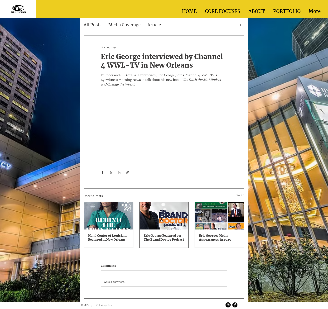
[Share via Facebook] (102, 172)
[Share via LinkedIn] (119, 172)
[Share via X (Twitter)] (110, 172)
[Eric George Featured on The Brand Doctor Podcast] (164, 215)
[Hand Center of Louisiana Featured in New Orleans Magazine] (108, 215)
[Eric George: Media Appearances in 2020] (219, 215)
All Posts (92, 24)
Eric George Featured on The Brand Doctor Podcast (164, 237)
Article (154, 24)
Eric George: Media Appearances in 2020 (215, 237)
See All (240, 195)
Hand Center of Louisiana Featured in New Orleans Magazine (107, 237)
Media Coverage (124, 24)
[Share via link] (127, 172)
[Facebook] (234, 304)
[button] (240, 25)
